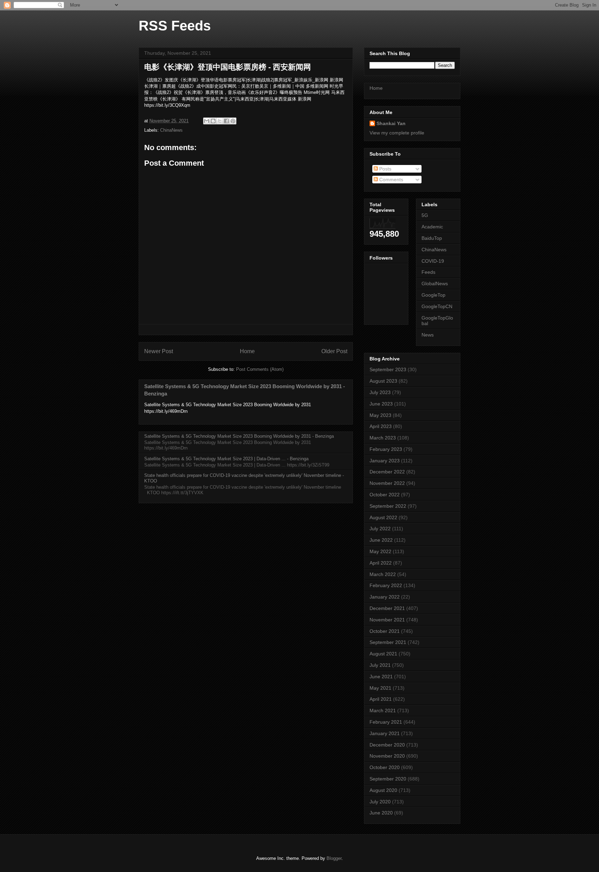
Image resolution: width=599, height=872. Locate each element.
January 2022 (385, 597)
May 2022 (380, 551)
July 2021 (380, 665)
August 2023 (383, 381)
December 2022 (387, 471)
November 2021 (387, 619)
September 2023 (388, 369)
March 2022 (383, 574)
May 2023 (380, 415)
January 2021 (385, 733)
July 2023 (380, 392)
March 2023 (383, 438)
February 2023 (386, 449)
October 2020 (385, 767)
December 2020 (387, 745)
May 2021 (380, 688)
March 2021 (383, 710)
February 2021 (386, 722)
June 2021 (381, 676)
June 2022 (381, 540)
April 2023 (381, 426)
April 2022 (381, 563)
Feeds (428, 272)
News (428, 335)
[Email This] (206, 120)
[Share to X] (219, 120)
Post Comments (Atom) (260, 369)
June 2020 (381, 813)
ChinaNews (171, 130)
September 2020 (388, 779)
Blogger (334, 858)
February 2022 (386, 585)
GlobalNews (435, 283)
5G (425, 215)
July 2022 (380, 528)
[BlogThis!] (213, 120)
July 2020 (380, 801)
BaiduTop (432, 238)
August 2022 (383, 517)
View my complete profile (397, 133)
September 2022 (388, 506)
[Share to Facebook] (226, 120)
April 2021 (381, 699)
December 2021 (387, 608)
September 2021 (388, 642)
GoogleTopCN (437, 306)
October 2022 (385, 494)
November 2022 (387, 483)
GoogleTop (433, 295)
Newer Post (158, 351)
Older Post (334, 351)
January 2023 (385, 460)
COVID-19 (433, 261)
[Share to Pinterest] (232, 120)
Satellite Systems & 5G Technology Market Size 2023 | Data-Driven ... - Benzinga (226, 458)
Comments (390, 179)
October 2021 (385, 631)
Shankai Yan (391, 123)
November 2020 (387, 756)
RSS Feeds (175, 25)
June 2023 (381, 404)
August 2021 (383, 653)
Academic (432, 226)
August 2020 (383, 790)
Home (247, 351)
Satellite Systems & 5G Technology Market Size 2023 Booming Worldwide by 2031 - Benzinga (239, 436)
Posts (384, 169)
